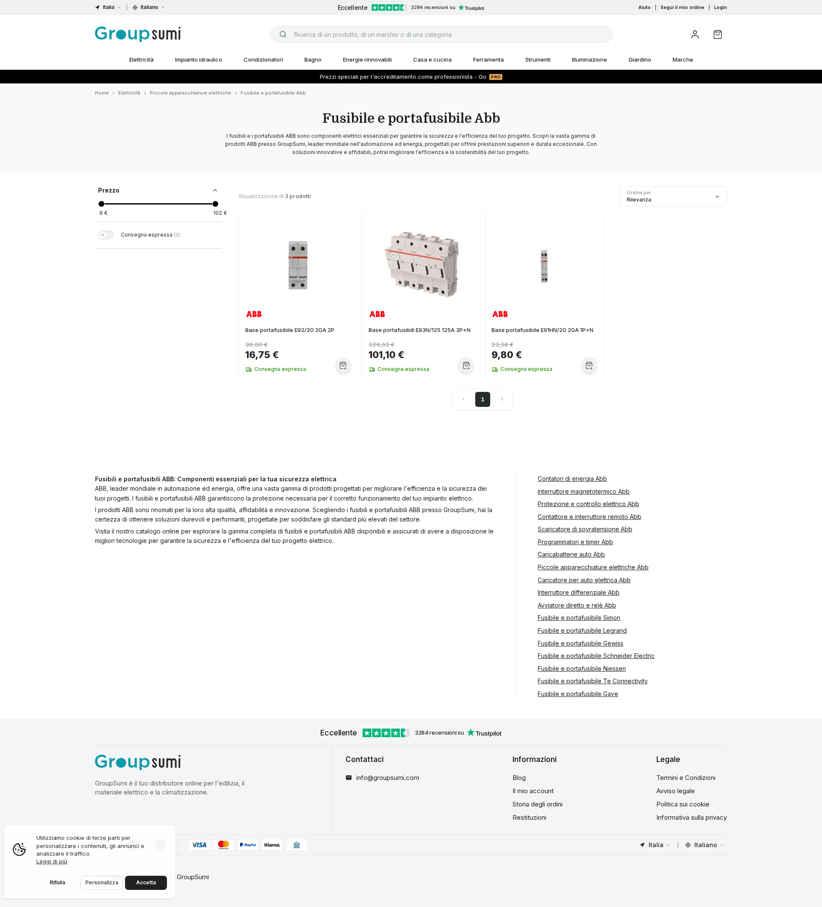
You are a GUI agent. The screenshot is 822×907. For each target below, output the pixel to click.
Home (102, 93)
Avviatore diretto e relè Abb (577, 605)
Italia (108, 7)
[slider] (101, 204)
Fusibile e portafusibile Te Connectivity (593, 681)
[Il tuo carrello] (718, 34)
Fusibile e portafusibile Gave (578, 693)
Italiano (149, 7)
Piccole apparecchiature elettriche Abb (593, 567)
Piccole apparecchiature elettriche (190, 93)
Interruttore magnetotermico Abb (584, 491)
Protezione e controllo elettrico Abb (588, 503)
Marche (683, 59)
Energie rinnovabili (367, 59)
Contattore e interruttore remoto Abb (589, 516)
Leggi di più (51, 861)
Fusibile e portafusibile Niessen (582, 668)
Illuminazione (589, 59)
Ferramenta (488, 59)
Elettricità (141, 59)
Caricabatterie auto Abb (571, 554)
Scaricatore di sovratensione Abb (585, 529)
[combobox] (441, 34)
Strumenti (538, 59)
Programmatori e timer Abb (575, 541)
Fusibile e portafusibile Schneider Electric (596, 655)
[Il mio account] (695, 34)
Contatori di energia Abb (572, 478)
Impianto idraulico (198, 59)
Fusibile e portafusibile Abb (273, 93)
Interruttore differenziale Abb (578, 592)
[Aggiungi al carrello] (343, 365)
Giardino (639, 59)
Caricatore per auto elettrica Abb (584, 580)
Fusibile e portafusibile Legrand (582, 630)
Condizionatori (263, 59)
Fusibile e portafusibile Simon (579, 617)
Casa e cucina (432, 59)
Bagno (313, 59)
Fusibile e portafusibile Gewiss (580, 643)
